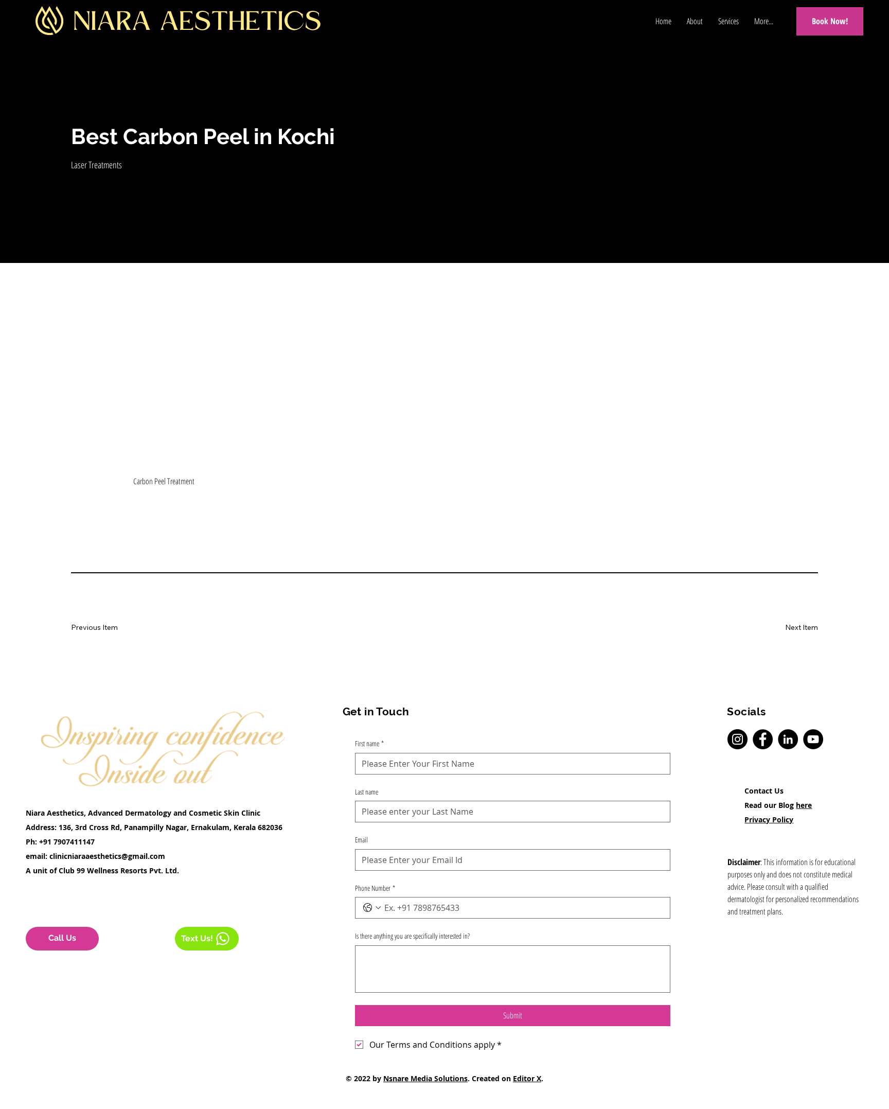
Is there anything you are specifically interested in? (412, 936)
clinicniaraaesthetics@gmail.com (107, 856)
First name (369, 743)
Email (361, 839)
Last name (366, 792)
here (804, 805)
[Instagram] (737, 739)
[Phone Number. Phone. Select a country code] (372, 908)
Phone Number (375, 888)
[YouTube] (813, 739)
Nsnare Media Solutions (425, 1078)
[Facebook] (763, 739)
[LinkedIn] (788, 739)
